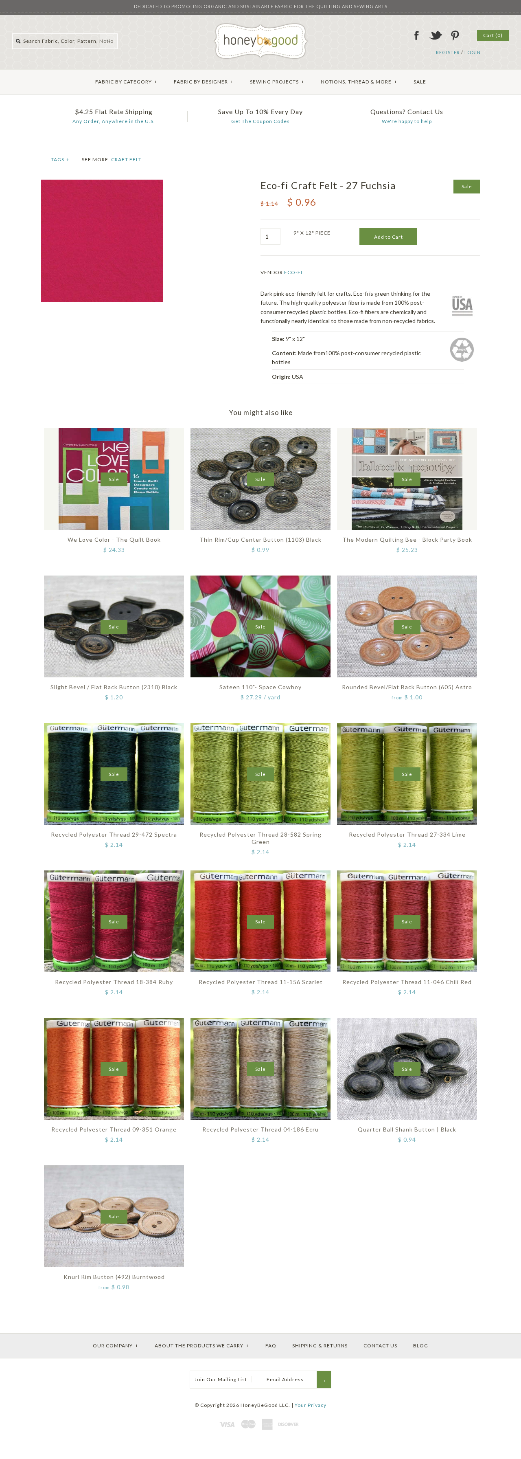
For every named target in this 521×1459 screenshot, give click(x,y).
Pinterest (455, 35)
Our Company (115, 1346)
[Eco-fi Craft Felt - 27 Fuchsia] (102, 183)
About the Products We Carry (202, 1346)
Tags (60, 159)
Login (472, 52)
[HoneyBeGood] (260, 25)
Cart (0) (493, 35)
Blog (420, 1346)
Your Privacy (310, 1405)
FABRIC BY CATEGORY (126, 82)
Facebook (416, 35)
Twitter (435, 35)
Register (448, 52)
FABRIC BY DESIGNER (204, 82)
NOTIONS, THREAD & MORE (359, 82)
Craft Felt (126, 159)
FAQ (270, 1346)
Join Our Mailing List (221, 1379)
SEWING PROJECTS (277, 82)
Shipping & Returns (320, 1346)
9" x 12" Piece (312, 233)
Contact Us (380, 1346)
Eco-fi (293, 272)
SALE (420, 82)
